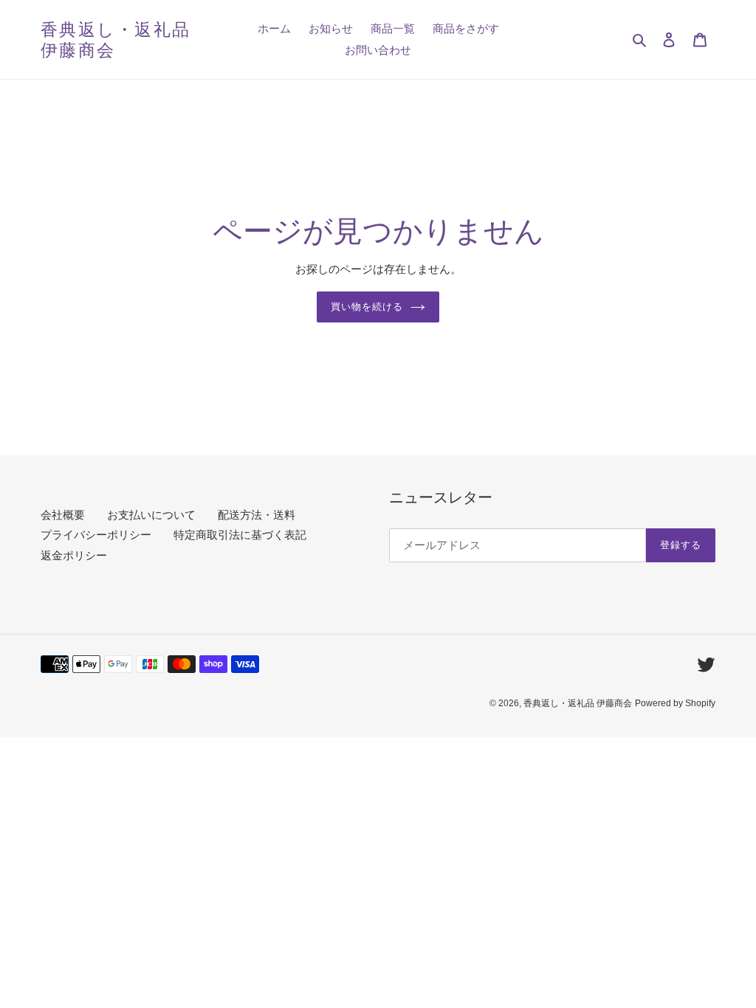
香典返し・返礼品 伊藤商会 (115, 39)
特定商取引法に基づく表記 (239, 534)
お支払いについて (151, 514)
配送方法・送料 (256, 514)
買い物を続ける (367, 306)
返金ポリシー (74, 555)
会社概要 (63, 514)
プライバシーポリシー (96, 534)
